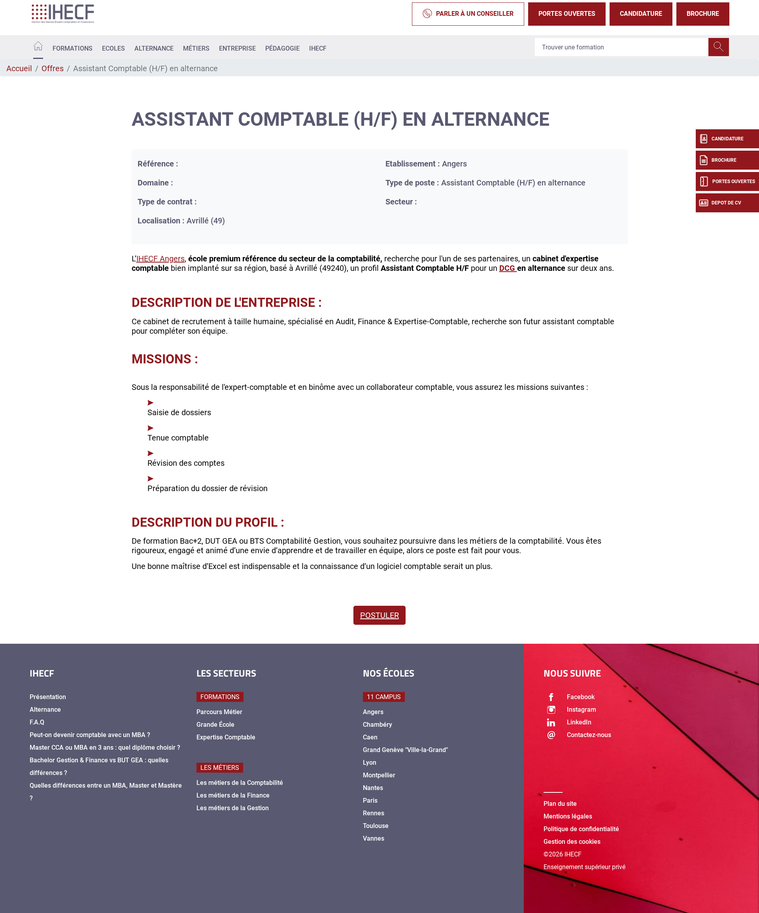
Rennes (373, 813)
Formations (73, 48)
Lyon (369, 762)
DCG (508, 268)
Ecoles (113, 48)
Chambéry (377, 724)
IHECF (318, 48)
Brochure (703, 13)
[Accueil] (38, 47)
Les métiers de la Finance (233, 795)
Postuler (379, 615)
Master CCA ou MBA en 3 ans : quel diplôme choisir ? (105, 747)
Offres (53, 68)
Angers (373, 712)
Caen (370, 737)
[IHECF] (71, 14)
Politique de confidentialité (581, 829)
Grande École (215, 724)
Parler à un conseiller (475, 13)
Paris (370, 800)
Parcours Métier (219, 712)
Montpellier (379, 775)
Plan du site (560, 803)
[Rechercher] (718, 47)
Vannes (373, 838)
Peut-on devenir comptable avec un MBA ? (90, 735)
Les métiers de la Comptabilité (239, 782)
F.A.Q (37, 722)
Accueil (19, 68)
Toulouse (376, 826)
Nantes (373, 788)
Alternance (154, 48)
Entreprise (237, 48)
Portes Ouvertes (566, 13)
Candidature (641, 13)
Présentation (48, 697)
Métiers (196, 48)
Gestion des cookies (572, 841)
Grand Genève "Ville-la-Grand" (405, 750)
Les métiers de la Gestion (232, 808)
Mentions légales (568, 816)
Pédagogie (282, 48)
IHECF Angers (160, 258)
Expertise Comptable (225, 737)
